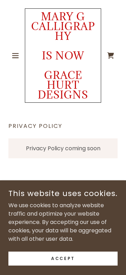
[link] (63, 55)
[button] (16, 56)
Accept (63, 258)
